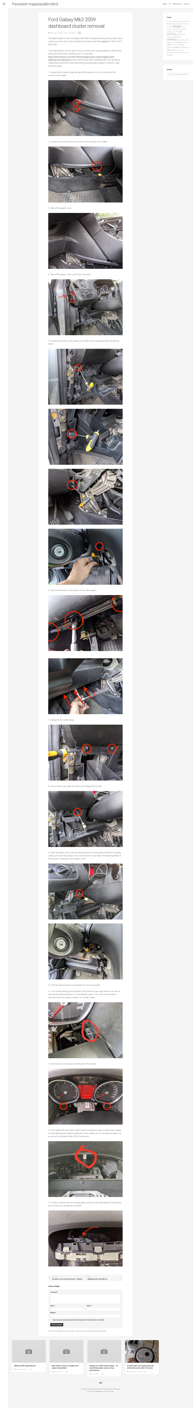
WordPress (99, 1391)
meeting (172, 39)
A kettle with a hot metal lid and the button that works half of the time (140, 1367)
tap (168, 50)
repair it (105, 41)
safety (172, 47)
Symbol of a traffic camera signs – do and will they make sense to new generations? (103, 1368)
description (169, 27)
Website (53, 1312)
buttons (169, 24)
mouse (174, 42)
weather (187, 52)
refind (178, 45)
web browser (170, 55)
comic (173, 24)
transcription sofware (172, 52)
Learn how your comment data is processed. (91, 1331)
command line (179, 24)
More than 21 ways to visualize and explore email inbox (65, 1367)
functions (180, 29)
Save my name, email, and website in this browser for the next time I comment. (78, 1320)
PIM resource (173, 45)
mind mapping (180, 40)
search (177, 47)
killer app (183, 34)
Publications (177, 4)
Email (89, 1306)
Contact (186, 4)
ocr (188, 42)
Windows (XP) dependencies (25, 1366)
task (171, 50)
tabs (188, 47)
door (175, 29)
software (183, 47)
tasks (174, 50)
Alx (112, 1391)
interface (171, 34)
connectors (185, 24)
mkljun (73, 33)
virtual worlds (181, 52)
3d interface (170, 21)
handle (176, 32)
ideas (180, 32)
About (165, 4)
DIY (79, 33)
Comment (54, 1292)
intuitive (178, 34)
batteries (187, 21)
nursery (185, 42)
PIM (168, 45)
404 (174, 21)
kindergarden (170, 37)
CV (170, 4)
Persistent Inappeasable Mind (35, 4)
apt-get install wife (179, 21)
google (173, 32)
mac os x (177, 37)
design (177, 26)
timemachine (179, 50)
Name (52, 1306)
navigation (179, 42)
